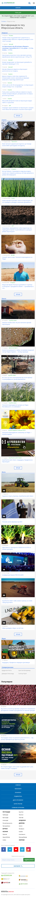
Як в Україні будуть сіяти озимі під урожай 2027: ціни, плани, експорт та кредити (18, 16)
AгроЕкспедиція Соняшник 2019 (16, 430)
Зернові (5, 834)
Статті (13, 198)
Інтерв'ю (13, 169)
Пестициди (6, 812)
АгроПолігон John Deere (15, 458)
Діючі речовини (18, 800)
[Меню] (34, 3)
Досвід (12, 255)
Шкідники (22, 820)
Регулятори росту (7, 823)
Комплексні (22, 834)
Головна (3, 21)
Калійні (21, 831)
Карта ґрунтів (18, 804)
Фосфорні (21, 829)
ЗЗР (10, 105)
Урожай (11, 44)
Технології (14, 141)
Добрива (22, 823)
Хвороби (22, 840)
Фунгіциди (5, 817)
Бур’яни (5, 829)
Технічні (21, 815)
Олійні (4, 840)
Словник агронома (18, 807)
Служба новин (13, 320)
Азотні (20, 826)
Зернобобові (6, 837)
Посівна (11, 35)
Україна (10, 53)
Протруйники (6, 826)
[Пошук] (29, 3)
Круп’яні (21, 812)
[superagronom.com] (7, 3)
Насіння (10, 83)
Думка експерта (13, 348)
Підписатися (29, 860)
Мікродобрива (23, 837)
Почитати (18, 792)
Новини (18, 785)
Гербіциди (5, 815)
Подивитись (18, 796)
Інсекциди (5, 820)
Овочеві (21, 817)
